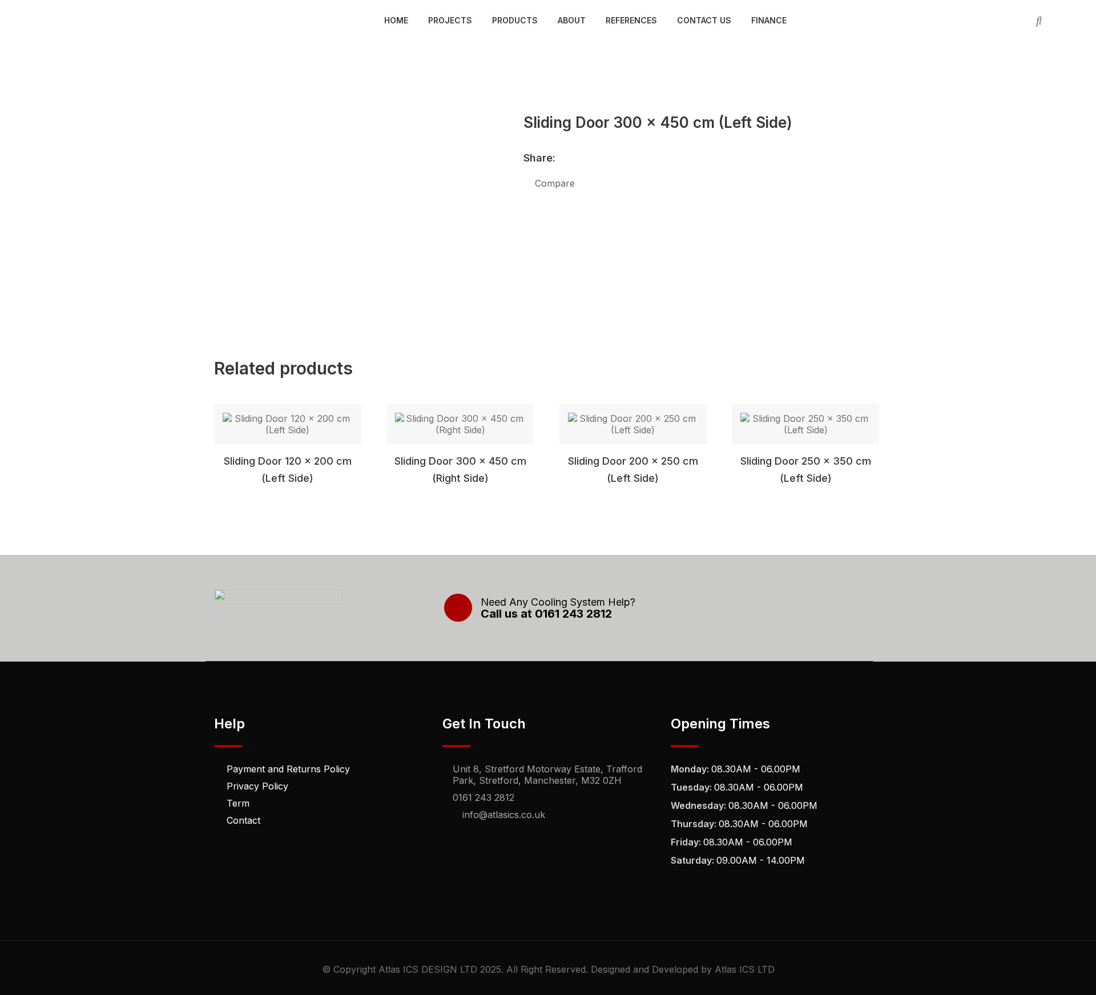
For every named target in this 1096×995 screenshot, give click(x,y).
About (572, 20)
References (631, 20)
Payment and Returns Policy (288, 769)
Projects (450, 20)
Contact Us (704, 20)
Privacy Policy (257, 786)
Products (515, 20)
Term (238, 803)
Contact (243, 820)
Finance (769, 20)
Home (396, 20)
